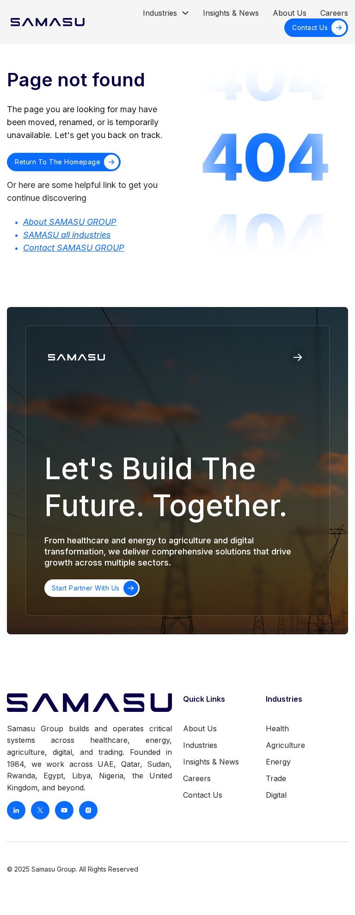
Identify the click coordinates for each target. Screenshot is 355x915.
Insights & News (231, 13)
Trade (276, 778)
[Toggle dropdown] (185, 13)
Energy (278, 761)
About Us (289, 13)
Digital (276, 795)
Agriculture (285, 745)
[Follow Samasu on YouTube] (64, 810)
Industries (160, 13)
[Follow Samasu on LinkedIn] (16, 810)
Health (277, 728)
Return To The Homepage (57, 162)
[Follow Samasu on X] (40, 810)
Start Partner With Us (86, 588)
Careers (334, 13)
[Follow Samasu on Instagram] (88, 810)
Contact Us (310, 27)
